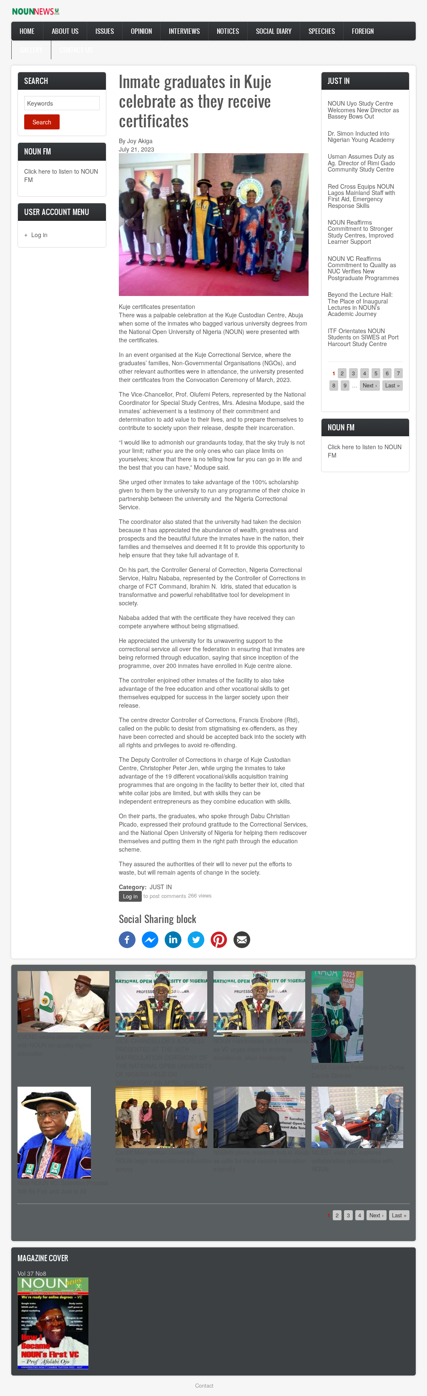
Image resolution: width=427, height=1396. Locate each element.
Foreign (363, 30)
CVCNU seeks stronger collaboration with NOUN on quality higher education (66, 1044)
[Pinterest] (219, 938)
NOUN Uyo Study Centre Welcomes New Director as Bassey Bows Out (363, 109)
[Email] (242, 938)
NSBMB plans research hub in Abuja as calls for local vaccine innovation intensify (261, 1160)
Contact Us (76, 49)
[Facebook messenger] (150, 938)
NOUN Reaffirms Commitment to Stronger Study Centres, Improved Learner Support (361, 231)
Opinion (141, 30)
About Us (65, 30)
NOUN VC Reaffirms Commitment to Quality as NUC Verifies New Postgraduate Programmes (363, 268)
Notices (228, 30)
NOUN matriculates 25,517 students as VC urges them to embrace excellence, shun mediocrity (261, 1049)
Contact (204, 1385)
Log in (39, 234)
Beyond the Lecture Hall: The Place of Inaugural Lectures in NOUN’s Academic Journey (360, 304)
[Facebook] (127, 938)
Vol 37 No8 (32, 1273)
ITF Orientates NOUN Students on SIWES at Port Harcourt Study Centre (363, 337)
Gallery (31, 49)
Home (27, 30)
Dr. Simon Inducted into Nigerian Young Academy (361, 136)
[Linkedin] (173, 938)
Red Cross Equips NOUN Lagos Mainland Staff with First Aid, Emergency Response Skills (361, 196)
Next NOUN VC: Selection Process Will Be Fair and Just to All (63, 1187)
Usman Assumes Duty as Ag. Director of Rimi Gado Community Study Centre (361, 162)
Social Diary (273, 30)
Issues (104, 30)
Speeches (322, 30)
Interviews (184, 30)
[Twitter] (196, 938)
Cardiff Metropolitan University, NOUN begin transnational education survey (164, 1160)
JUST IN (161, 887)
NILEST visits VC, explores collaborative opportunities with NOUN (352, 1160)
